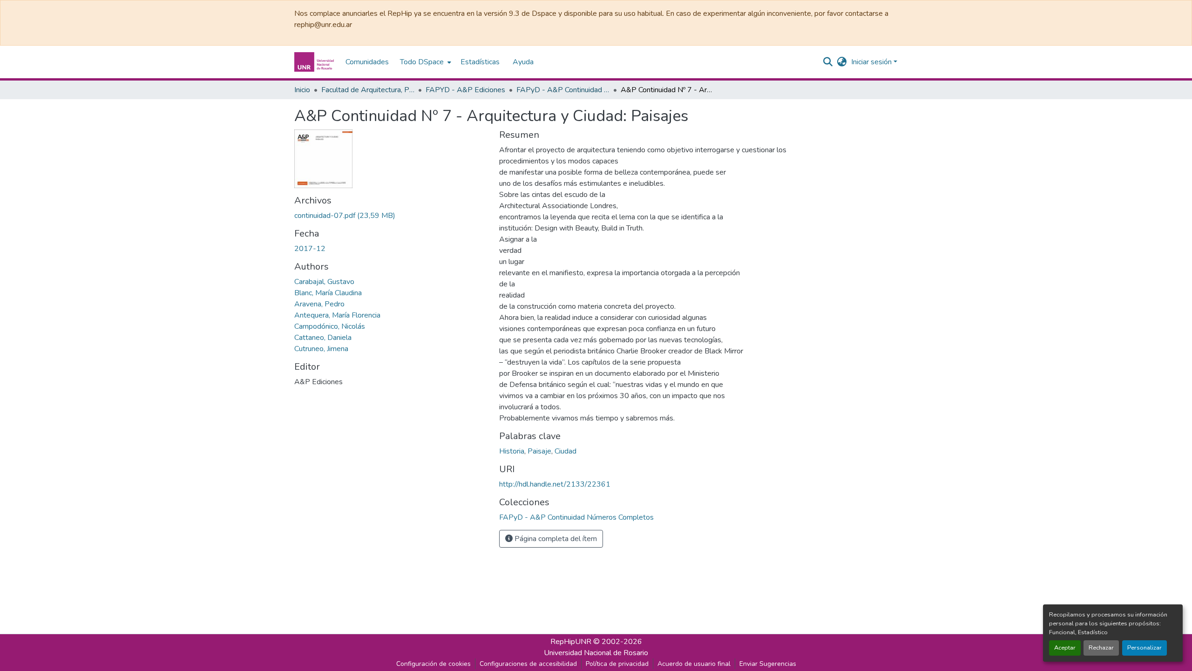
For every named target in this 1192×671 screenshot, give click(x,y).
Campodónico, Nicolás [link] (329, 326)
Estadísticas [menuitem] (480, 62)
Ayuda (523, 62)
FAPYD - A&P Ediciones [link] (465, 90)
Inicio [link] (302, 90)
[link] (391, 215)
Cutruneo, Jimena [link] (321, 349)
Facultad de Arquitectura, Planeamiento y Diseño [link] (367, 90)
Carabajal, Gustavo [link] (324, 282)
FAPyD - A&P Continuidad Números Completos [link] (563, 90)
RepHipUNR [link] (570, 642)
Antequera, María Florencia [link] (337, 315)
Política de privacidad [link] (617, 663)
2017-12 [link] (309, 249)
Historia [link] (511, 451)
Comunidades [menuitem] (367, 62)
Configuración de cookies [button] (433, 663)
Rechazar (1101, 648)
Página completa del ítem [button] (555, 539)
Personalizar (1144, 648)
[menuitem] (424, 62)
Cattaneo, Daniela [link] (323, 337)
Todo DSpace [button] (422, 62)
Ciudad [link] (565, 451)
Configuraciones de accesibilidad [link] (528, 663)
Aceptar (1065, 648)
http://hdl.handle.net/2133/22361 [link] (554, 484)
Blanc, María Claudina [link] (328, 293)
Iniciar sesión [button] (872, 62)
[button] (315, 62)
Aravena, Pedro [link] (319, 304)
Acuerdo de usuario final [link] (694, 663)
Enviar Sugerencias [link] (767, 663)
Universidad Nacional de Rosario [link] (596, 653)
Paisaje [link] (539, 451)
